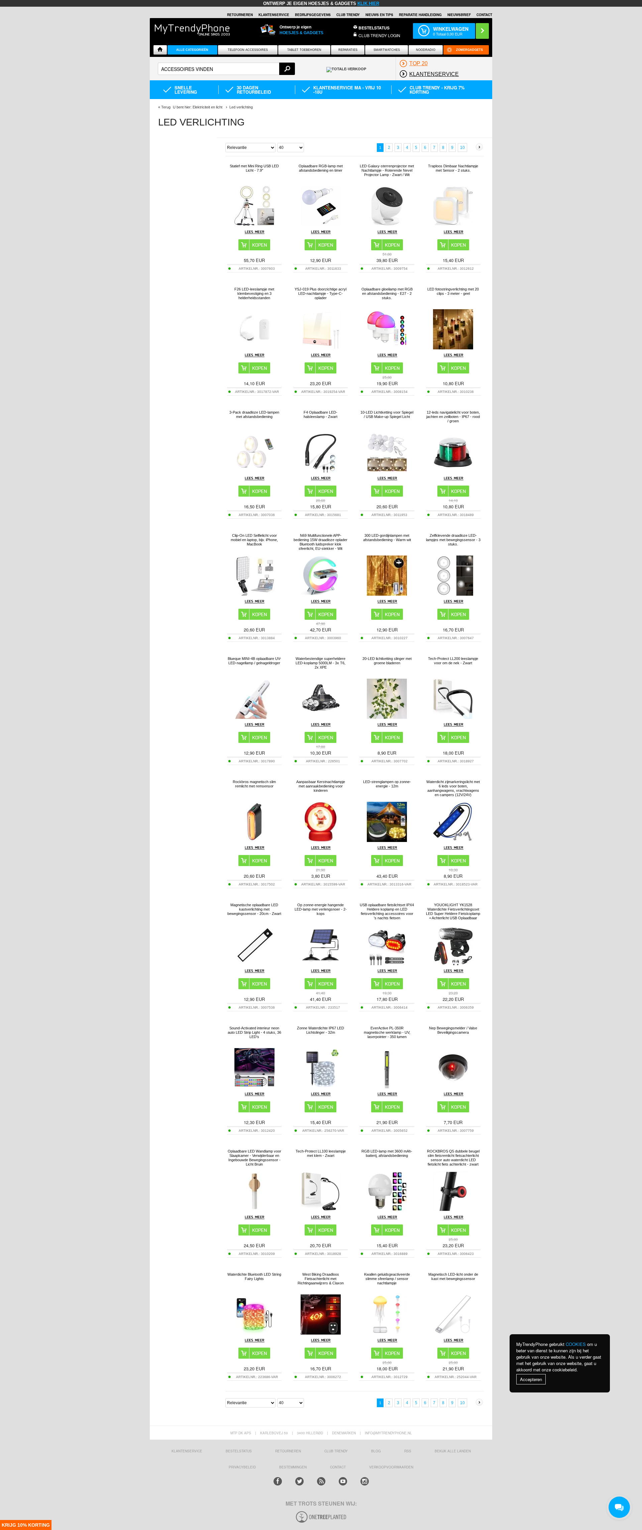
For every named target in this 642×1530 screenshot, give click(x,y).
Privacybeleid (242, 1467)
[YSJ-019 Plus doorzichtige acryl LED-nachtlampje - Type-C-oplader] (321, 347)
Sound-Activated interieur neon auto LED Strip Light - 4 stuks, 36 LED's (254, 1032)
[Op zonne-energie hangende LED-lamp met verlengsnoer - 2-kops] (321, 963)
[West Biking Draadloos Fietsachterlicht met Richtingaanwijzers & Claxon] (321, 1333)
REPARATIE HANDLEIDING (420, 14)
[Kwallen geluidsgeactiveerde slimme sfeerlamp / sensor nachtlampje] (387, 1333)
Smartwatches (386, 50)
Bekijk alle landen (453, 1451)
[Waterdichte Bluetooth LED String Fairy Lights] (254, 1333)
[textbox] (226, 69)
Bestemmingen (293, 1467)
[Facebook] (278, 1481)
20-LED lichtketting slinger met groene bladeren (387, 661)
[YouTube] (343, 1481)
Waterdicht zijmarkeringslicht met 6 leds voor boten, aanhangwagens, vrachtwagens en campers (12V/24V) (453, 788)
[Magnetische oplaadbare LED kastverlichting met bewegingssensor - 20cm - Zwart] (254, 963)
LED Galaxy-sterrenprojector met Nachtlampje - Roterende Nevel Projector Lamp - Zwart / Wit (387, 170)
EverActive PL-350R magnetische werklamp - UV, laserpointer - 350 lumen (387, 1032)
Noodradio (425, 50)
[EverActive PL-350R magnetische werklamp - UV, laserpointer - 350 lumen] (387, 1086)
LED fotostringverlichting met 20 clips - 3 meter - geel (453, 291)
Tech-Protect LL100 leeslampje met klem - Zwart (321, 1153)
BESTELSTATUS (374, 28)
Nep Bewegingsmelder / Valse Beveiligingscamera (453, 1030)
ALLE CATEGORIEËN (192, 50)
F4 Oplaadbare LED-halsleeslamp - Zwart (320, 414)
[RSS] (321, 1481)
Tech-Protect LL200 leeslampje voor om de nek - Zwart (453, 661)
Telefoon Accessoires (248, 50)
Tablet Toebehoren (304, 50)
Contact (484, 14)
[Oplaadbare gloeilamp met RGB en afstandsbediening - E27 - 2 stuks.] (387, 347)
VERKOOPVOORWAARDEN (391, 1467)
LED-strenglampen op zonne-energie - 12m (387, 784)
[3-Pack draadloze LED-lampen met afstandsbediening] (254, 471)
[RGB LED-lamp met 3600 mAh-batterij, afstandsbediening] (387, 1209)
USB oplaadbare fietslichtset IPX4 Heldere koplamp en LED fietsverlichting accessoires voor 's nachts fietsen (387, 911)
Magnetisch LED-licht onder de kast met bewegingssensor (453, 1276)
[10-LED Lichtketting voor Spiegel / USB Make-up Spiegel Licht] (387, 471)
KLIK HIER (368, 3)
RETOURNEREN (240, 14)
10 (462, 147)
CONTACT (338, 1467)
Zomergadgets (469, 50)
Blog (376, 1451)
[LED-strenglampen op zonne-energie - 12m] (387, 840)
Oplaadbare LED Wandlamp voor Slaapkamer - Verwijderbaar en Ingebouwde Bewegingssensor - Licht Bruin (254, 1157)
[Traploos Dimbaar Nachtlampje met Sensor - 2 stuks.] (453, 224)
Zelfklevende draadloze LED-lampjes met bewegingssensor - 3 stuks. (453, 539)
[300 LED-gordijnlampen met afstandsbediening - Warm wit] (387, 594)
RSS (407, 1451)
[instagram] (364, 1481)
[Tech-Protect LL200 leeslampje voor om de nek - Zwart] (453, 717)
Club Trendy (348, 14)
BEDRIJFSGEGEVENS (313, 14)
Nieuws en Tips (379, 14)
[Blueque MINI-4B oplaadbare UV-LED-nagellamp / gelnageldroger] (254, 717)
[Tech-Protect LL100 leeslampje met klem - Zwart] (321, 1209)
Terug (166, 107)
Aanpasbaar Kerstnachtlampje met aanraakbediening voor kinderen (320, 786)
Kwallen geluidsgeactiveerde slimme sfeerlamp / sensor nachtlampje (387, 1278)
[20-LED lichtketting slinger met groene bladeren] (387, 717)
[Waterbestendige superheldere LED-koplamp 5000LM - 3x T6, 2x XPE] (321, 717)
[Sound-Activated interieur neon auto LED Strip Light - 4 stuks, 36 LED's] (254, 1086)
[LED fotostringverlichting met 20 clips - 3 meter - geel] (453, 347)
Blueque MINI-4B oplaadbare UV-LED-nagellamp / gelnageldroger (254, 661)
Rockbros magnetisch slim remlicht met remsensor (254, 784)
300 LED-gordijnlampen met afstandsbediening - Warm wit (387, 537)
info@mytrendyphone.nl (388, 1433)
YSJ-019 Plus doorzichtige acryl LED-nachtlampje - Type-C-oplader (320, 293)
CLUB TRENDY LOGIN (379, 35)
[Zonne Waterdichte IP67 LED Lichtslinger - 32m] (321, 1086)
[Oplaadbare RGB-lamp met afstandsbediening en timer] (321, 224)
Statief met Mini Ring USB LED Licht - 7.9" (254, 168)
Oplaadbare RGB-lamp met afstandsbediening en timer (321, 168)
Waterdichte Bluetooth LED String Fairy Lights (254, 1276)
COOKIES (576, 1344)
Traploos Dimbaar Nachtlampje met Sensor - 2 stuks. (453, 168)
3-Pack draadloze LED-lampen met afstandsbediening (254, 414)
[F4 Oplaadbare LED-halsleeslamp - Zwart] (321, 471)
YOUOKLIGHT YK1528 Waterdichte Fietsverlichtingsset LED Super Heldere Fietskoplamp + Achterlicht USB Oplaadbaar (453, 911)
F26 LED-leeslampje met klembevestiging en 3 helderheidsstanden (254, 293)
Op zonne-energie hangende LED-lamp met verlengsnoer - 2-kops (321, 909)
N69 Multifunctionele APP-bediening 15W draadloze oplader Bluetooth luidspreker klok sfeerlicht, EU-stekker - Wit (320, 541)
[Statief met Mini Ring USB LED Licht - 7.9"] (254, 224)
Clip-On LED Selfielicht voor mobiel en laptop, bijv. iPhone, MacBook (254, 539)
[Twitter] (299, 1481)
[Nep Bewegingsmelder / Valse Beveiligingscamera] (453, 1086)
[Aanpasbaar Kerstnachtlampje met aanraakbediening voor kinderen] (321, 840)
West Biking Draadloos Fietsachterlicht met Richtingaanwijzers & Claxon (321, 1278)
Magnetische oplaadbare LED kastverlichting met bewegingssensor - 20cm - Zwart (254, 909)
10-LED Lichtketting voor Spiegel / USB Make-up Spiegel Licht (386, 414)
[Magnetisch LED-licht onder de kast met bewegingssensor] (453, 1333)
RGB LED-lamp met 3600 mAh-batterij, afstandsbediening (386, 1153)
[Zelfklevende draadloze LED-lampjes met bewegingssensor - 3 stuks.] (453, 594)
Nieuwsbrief (459, 14)
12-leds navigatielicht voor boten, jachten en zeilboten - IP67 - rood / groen (453, 416)
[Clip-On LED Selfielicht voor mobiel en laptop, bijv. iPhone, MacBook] (254, 594)
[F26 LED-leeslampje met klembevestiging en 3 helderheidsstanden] (254, 347)
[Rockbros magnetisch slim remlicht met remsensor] (254, 840)
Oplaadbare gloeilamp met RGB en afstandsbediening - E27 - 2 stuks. (387, 293)
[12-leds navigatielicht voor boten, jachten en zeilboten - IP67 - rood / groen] (453, 471)
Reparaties (347, 50)
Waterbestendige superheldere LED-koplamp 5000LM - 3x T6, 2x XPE (320, 663)
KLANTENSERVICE (273, 14)
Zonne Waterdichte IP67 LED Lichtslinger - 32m (320, 1030)
